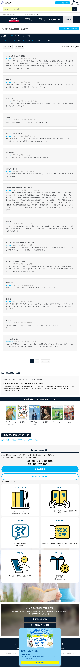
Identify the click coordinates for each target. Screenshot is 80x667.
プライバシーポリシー (18, 653)
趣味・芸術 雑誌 (11, 14)
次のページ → (45, 361)
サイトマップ (70, 653)
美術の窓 (32, 14)
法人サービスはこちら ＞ (10, 481)
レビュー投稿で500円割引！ (70, 28)
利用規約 (8, 653)
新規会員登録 (40, 469)
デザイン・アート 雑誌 (23, 14)
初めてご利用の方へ (40, 477)
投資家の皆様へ (61, 653)
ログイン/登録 (62, 3)
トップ (3, 14)
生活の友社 (12, 379)
